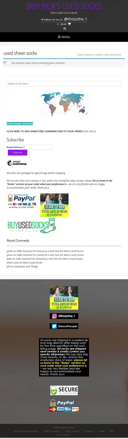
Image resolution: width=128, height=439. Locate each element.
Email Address (15, 147)
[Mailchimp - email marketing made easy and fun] (17, 165)
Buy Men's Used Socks (64, 6)
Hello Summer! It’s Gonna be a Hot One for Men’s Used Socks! (50, 251)
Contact (89, 431)
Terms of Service (51, 431)
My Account (64, 435)
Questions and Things (26, 266)
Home (80, 55)
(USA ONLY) (51, 131)
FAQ (112, 431)
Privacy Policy (72, 431)
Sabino (63, 427)
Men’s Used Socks (32, 262)
